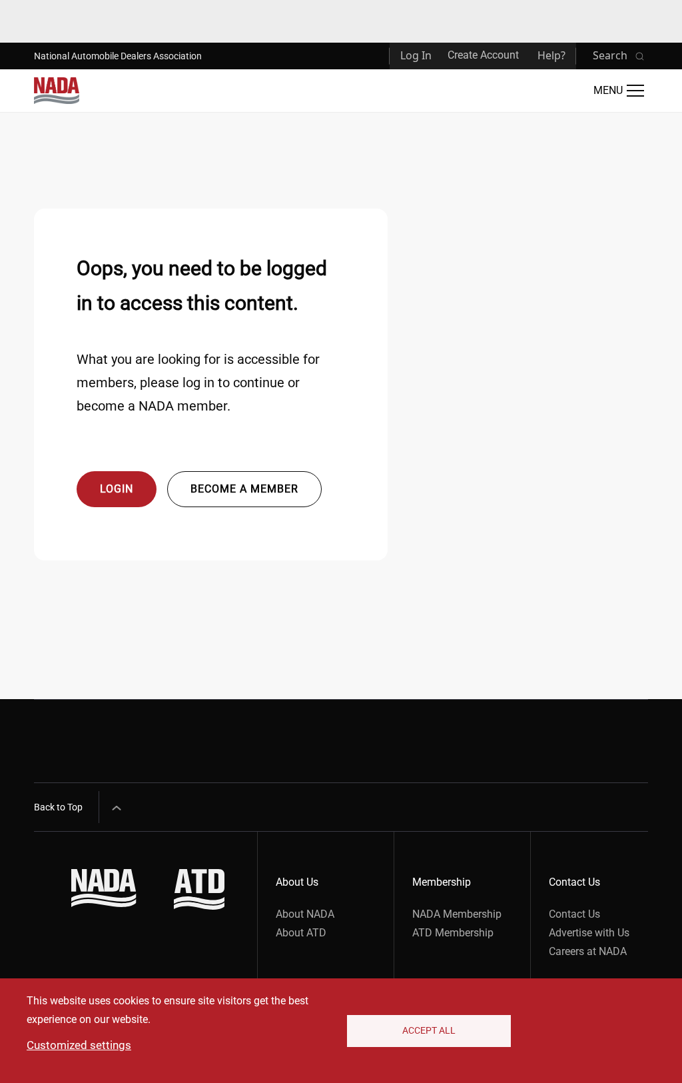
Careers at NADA (588, 951)
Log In (416, 55)
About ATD (301, 932)
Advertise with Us (589, 932)
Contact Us (574, 914)
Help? (551, 55)
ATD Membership (453, 932)
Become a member (244, 489)
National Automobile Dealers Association (118, 56)
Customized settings (79, 1045)
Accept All (429, 1030)
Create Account (483, 55)
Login (116, 489)
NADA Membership (457, 914)
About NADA (305, 914)
